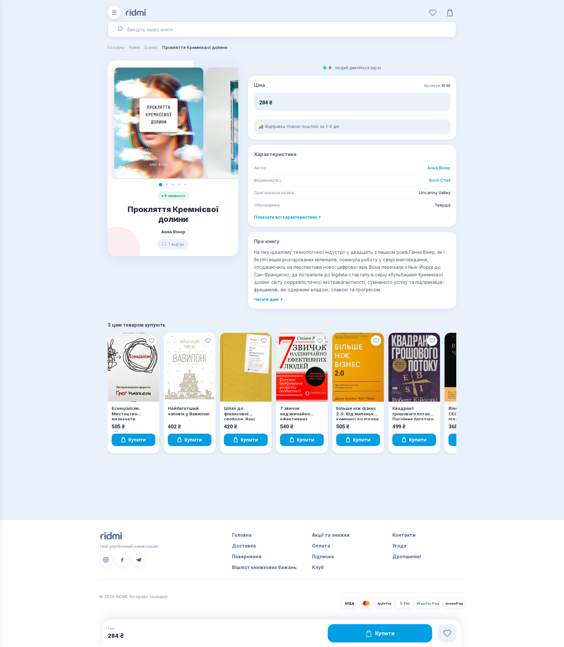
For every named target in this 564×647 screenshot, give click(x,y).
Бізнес (151, 47)
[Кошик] (449, 12)
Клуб (318, 567)
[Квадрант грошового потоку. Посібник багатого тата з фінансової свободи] (414, 367)
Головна (116, 47)
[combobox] (282, 29)
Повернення (246, 556)
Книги (134, 47)
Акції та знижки (331, 535)
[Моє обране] (432, 12)
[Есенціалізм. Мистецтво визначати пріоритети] (133, 367)
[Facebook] (122, 559)
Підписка (323, 556)
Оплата (321, 545)
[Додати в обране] (151, 340)
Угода (399, 545)
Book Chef (439, 180)
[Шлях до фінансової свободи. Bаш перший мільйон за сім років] (246, 367)
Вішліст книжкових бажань (264, 567)
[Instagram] (105, 559)
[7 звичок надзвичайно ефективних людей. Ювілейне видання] (302, 367)
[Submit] (119, 29)
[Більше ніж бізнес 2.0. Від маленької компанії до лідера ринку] (358, 367)
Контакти (403, 535)
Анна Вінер (438, 167)
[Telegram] (138, 559)
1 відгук (176, 244)
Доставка (244, 545)
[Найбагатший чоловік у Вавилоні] (189, 367)
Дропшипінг (407, 556)
